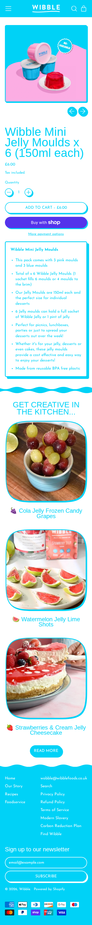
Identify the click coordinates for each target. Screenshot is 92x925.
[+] (28, 192)
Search (46, 786)
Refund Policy (52, 802)
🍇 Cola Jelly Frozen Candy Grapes (46, 513)
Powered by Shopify (49, 889)
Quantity (12, 182)
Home (10, 778)
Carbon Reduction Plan (60, 826)
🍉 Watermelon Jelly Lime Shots (46, 622)
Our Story (14, 786)
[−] (9, 192)
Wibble (24, 889)
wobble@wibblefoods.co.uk (63, 778)
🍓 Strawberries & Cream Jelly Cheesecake (46, 730)
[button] (73, 8)
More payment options (46, 234)
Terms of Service (54, 810)
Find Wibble (51, 834)
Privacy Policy (52, 794)
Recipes (11, 794)
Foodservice (15, 802)
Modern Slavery (54, 818)
